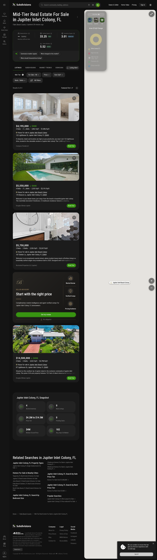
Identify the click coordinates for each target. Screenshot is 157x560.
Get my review (46, 315)
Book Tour (71, 146)
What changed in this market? (50, 54)
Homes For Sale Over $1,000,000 (58, 480)
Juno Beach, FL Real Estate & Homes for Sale (26, 481)
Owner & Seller (114, 5)
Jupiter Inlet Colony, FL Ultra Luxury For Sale (61, 499)
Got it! (136, 554)
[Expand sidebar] (4, 5)
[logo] (22, 6)
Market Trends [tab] (46, 68)
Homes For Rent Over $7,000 (56, 491)
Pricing (134, 5)
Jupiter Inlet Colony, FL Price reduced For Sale (62, 501)
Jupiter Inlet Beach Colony (38, 133)
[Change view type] (77, 88)
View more (17, 549)
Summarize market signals (29, 54)
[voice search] (89, 5)
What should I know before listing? (31, 58)
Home (14, 514)
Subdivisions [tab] (30, 68)
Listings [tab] (18, 68)
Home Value (125, 5)
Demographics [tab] (61, 68)
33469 (47, 135)
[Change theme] (150, 5)
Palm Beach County (19, 25)
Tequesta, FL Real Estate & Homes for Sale (26, 476)
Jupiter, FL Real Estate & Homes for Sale (25, 478)
